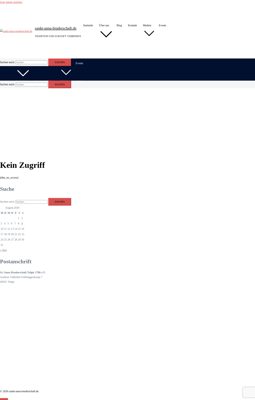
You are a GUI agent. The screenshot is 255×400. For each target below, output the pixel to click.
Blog (119, 25)
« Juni (3, 250)
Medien (147, 25)
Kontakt (132, 25)
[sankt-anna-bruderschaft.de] (16, 31)
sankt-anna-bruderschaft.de (55, 28)
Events (162, 25)
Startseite (88, 25)
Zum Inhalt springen (11, 2)
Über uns (104, 25)
